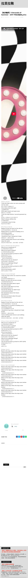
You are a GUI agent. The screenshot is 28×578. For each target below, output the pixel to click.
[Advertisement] (14, 22)
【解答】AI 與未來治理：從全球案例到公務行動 (11, 570)
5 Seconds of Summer (14, 17)
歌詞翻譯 (21, 17)
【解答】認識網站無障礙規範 (7, 564)
